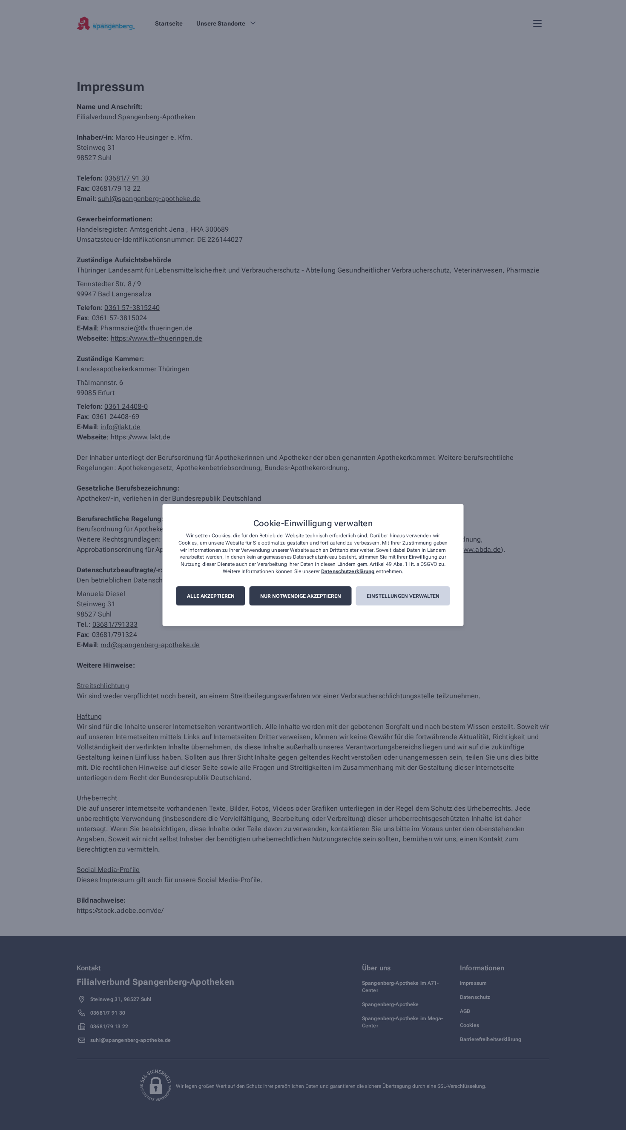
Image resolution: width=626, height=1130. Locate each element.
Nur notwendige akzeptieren (300, 596)
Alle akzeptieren (211, 596)
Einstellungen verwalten (403, 596)
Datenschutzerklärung (347, 571)
